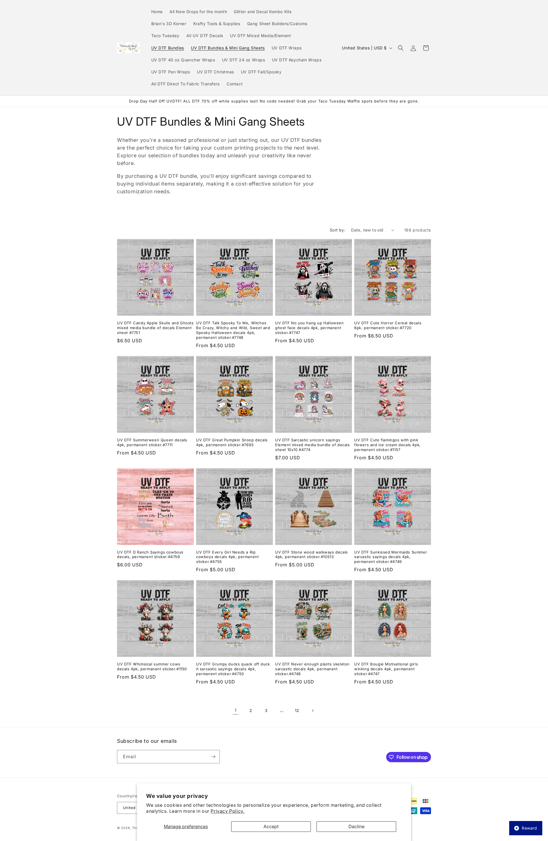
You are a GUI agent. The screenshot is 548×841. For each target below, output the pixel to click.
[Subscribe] (213, 756)
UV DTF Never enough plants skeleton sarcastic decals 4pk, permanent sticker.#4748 (312, 669)
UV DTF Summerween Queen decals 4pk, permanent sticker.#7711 (152, 442)
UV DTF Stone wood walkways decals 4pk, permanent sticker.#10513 (311, 554)
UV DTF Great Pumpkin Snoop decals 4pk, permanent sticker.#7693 (232, 442)
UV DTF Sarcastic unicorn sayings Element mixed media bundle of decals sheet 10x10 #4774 (312, 445)
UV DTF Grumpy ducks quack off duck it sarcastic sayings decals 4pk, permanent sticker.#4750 (233, 669)
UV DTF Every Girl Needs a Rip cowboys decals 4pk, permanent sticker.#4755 (227, 557)
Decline (356, 826)
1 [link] (236, 710)
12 (297, 710)
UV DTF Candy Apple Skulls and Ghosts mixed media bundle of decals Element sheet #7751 (155, 328)
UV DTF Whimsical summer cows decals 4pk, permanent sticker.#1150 (152, 666)
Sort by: (337, 230)
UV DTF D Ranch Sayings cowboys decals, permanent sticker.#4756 (150, 554)
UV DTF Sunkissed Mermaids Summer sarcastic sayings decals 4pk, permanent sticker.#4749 (390, 557)
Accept (271, 826)
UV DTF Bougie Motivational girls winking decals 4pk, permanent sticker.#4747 (386, 669)
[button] (400, 48)
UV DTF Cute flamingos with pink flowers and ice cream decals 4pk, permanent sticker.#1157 (387, 445)
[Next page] (312, 710)
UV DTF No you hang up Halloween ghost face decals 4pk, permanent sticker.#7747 (309, 328)
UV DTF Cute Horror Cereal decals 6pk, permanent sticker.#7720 (387, 325)
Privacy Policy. (227, 811)
